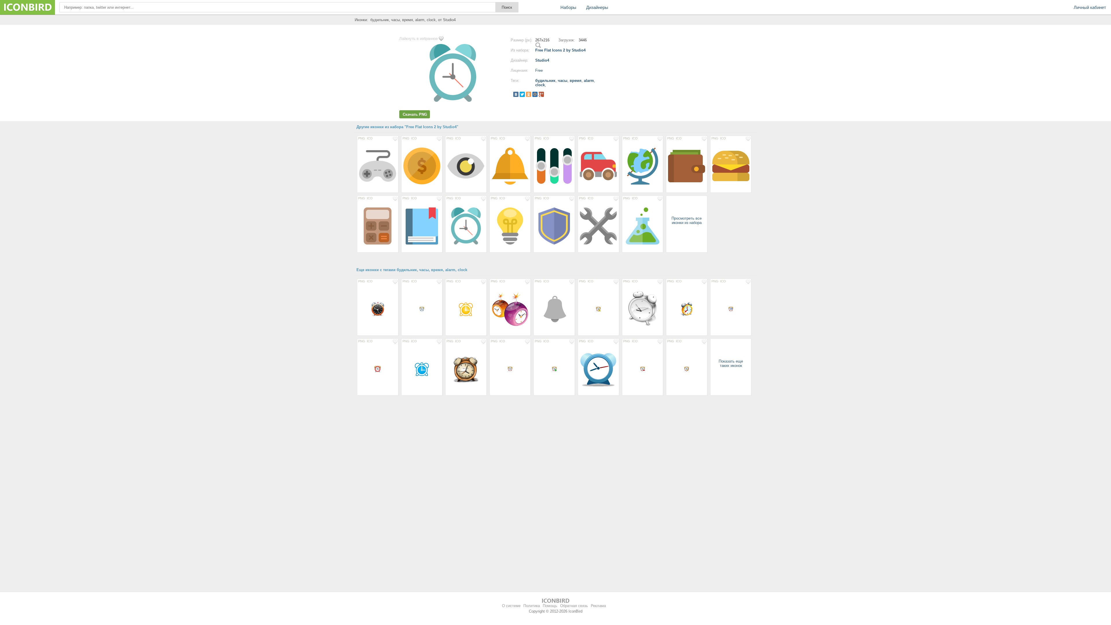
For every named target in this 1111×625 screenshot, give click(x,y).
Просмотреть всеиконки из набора (687, 220)
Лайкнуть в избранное (418, 38)
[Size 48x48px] (377, 309)
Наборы (568, 7)
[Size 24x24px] (377, 368)
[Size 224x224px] (686, 166)
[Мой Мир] (535, 94)
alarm (589, 80)
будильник (545, 80)
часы (562, 80)
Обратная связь (574, 606)
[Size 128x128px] (510, 309)
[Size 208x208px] (598, 166)
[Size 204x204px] (731, 166)
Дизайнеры (597, 7)
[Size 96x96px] (554, 309)
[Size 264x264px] (554, 226)
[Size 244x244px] (510, 166)
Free (539, 70)
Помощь (550, 606)
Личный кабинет (1090, 7)
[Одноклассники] (528, 94)
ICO (370, 138)
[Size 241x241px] (598, 226)
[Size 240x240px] (377, 166)
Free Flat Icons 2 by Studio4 (560, 50)
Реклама (598, 606)
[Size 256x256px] (422, 166)
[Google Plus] (541, 94)
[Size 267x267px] (466, 226)
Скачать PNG (415, 114)
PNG (361, 138)
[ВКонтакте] (515, 94)
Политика (531, 606)
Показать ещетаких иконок (731, 363)
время (576, 80)
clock (540, 85)
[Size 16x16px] (422, 309)
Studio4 (542, 60)
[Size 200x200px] (466, 166)
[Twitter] (522, 94)
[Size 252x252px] (510, 226)
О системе (511, 606)
